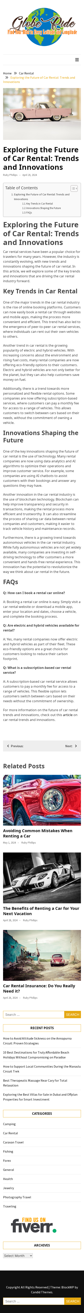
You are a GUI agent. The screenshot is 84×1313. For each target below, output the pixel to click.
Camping (9, 1124)
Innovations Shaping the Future (43, 208)
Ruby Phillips (10, 175)
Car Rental (10, 1133)
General (8, 1170)
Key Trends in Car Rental (39, 203)
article (68, 715)
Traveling (9, 1206)
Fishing (8, 1151)
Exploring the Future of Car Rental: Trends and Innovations (42, 197)
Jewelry (8, 1188)
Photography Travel (17, 1197)
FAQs (29, 212)
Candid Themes (41, 1292)
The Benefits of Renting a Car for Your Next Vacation (41, 911)
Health (8, 1179)
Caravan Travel (13, 1142)
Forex (7, 1160)
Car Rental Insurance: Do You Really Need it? (39, 988)
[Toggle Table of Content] (72, 188)
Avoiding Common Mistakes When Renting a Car (37, 833)
